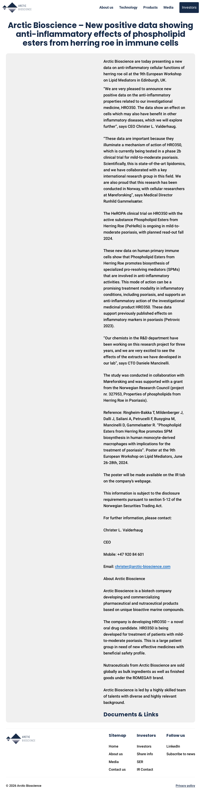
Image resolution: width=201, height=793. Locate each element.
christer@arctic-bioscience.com (142, 566)
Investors (189, 7)
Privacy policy (185, 786)
